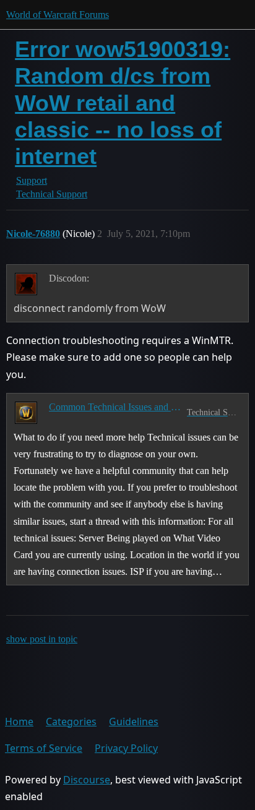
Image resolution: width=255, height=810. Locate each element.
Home (19, 721)
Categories (71, 721)
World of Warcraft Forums (57, 14)
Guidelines (133, 721)
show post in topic (41, 639)
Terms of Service (43, 748)
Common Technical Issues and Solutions (115, 407)
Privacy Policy (126, 748)
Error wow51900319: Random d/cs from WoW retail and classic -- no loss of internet (122, 103)
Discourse (86, 779)
